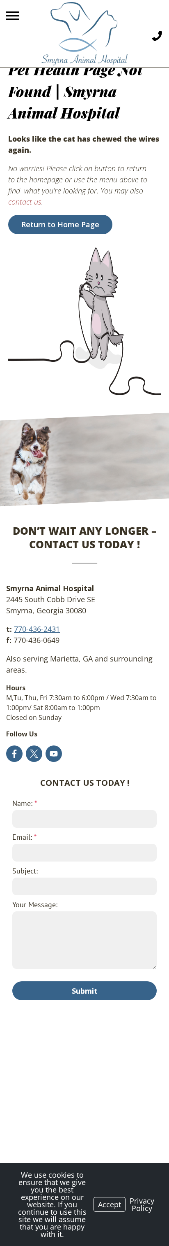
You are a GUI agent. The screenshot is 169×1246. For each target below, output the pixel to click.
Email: (24, 837)
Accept (109, 1204)
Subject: (25, 871)
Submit (85, 991)
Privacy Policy (142, 1204)
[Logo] (84, 33)
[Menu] (13, 15)
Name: (24, 803)
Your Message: (34, 904)
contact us (24, 202)
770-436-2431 (37, 629)
